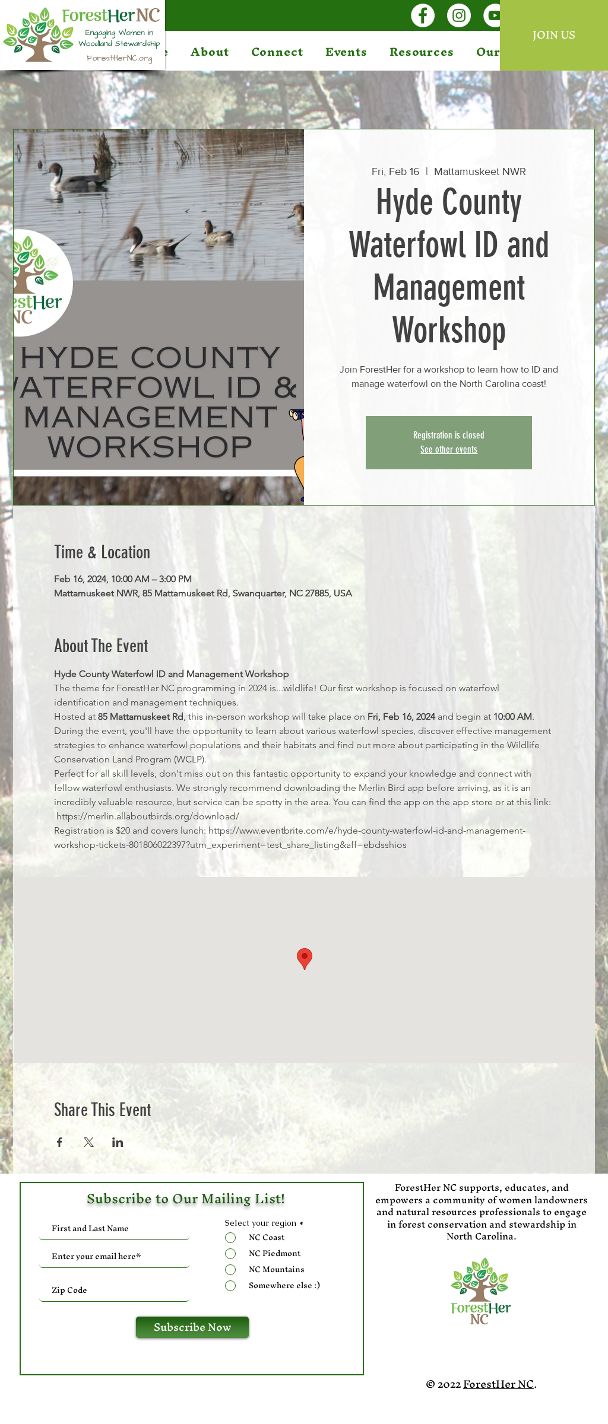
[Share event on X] (88, 1142)
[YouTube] (495, 15)
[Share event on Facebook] (59, 1142)
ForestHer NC (498, 1384)
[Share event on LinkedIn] (118, 1142)
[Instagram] (459, 15)
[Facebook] (423, 15)
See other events (448, 449)
